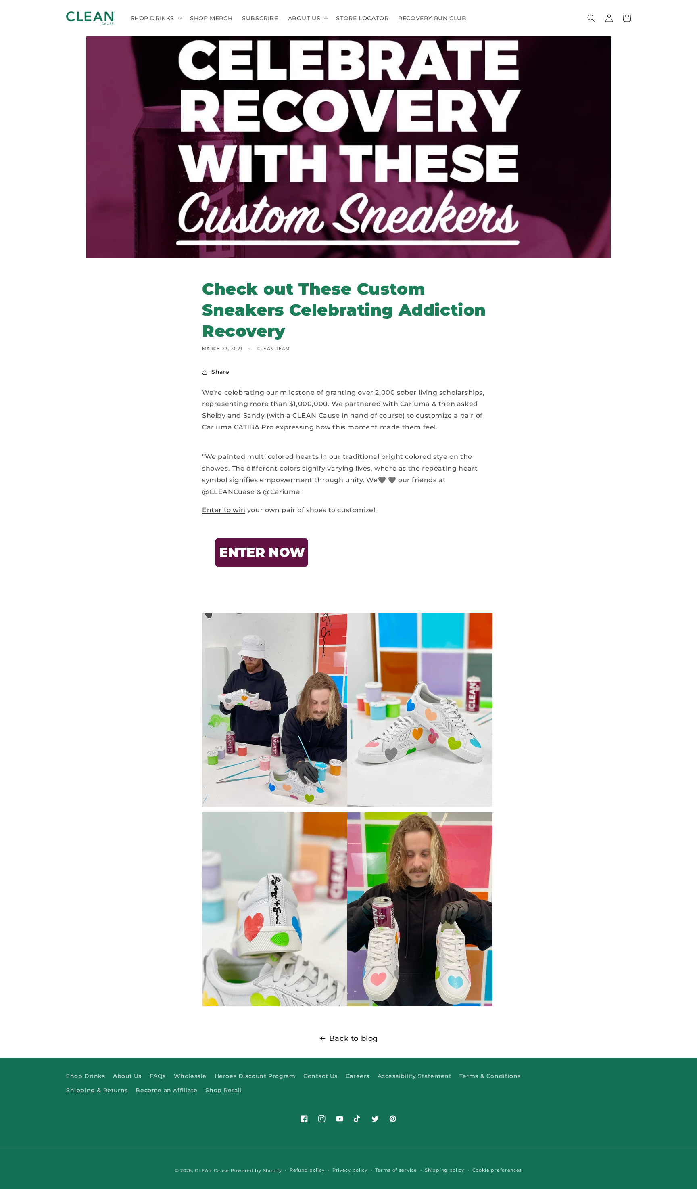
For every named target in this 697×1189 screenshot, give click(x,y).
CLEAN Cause (212, 1170)
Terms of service (396, 1170)
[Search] (591, 18)
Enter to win (223, 510)
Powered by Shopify (256, 1170)
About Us (127, 1076)
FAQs (158, 1076)
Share (220, 371)
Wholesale (190, 1076)
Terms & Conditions (490, 1076)
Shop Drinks (85, 1076)
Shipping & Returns (97, 1090)
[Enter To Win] (262, 582)
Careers (357, 1076)
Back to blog (353, 1038)
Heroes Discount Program (255, 1076)
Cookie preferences (497, 1170)
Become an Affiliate (166, 1090)
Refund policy (307, 1170)
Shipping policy (444, 1170)
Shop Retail (223, 1090)
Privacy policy (349, 1170)
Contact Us (320, 1076)
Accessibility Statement (415, 1076)
